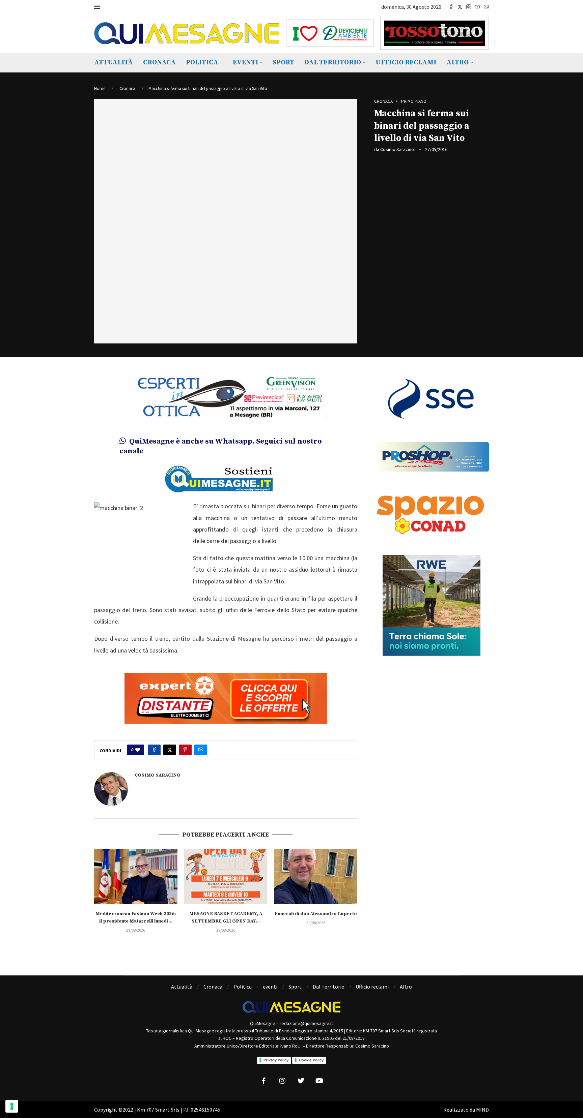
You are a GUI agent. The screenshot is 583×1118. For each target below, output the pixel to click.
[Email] (486, 6)
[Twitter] (460, 6)
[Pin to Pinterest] (185, 750)
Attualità (113, 62)
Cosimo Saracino (397, 149)
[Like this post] (137, 750)
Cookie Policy (311, 1060)
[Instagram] (468, 6)
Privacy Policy (275, 1060)
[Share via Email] (200, 750)
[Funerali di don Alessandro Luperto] (315, 876)
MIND (482, 1109)
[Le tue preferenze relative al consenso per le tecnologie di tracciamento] (11, 1106)
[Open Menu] (97, 7)
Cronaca (159, 62)
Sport (283, 62)
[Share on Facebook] (154, 750)
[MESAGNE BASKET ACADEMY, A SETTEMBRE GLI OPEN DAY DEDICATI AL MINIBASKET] (226, 876)
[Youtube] (477, 6)
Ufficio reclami (406, 62)
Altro (457, 62)
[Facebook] (451, 6)
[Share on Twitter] (169, 750)
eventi (245, 62)
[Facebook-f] (264, 1081)
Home (99, 88)
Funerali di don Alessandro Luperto (316, 914)
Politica (202, 62)
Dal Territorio (332, 62)
